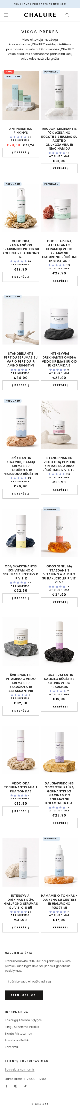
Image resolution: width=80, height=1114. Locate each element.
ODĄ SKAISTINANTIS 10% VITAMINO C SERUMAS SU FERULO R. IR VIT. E (21, 572)
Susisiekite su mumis (19, 1069)
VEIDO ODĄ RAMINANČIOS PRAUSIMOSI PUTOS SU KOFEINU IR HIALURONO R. (20, 249)
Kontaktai (11, 1047)
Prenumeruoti (24, 995)
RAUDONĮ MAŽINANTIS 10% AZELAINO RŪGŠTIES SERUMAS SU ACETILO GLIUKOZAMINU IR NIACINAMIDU (59, 139)
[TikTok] (25, 1086)
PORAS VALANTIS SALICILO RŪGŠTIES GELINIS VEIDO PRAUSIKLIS (59, 681)
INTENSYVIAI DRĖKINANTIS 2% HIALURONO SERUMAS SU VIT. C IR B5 (20, 901)
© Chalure (40, 1104)
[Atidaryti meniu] (6, 15)
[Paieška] (67, 15)
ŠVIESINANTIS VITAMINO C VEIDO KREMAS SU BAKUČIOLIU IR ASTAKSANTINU (20, 683)
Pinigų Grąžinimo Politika (22, 1027)
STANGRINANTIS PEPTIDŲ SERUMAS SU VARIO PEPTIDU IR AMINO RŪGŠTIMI (21, 359)
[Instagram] (15, 1086)
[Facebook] (6, 1086)
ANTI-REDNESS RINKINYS (20, 131)
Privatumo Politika (17, 1040)
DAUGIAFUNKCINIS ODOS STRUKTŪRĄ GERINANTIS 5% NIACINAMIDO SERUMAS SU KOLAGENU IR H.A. (59, 793)
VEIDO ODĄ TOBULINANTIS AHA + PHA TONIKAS (20, 787)
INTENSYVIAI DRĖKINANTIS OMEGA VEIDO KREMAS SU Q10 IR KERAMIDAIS (59, 359)
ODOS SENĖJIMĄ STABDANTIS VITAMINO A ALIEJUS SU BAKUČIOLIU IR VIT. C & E (59, 574)
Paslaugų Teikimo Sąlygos (23, 1020)
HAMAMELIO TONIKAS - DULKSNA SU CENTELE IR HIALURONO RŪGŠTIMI (59, 901)
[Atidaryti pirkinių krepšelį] (74, 15)
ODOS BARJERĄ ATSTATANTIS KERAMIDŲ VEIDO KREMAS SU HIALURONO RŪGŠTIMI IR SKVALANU (59, 251)
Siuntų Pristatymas (18, 1034)
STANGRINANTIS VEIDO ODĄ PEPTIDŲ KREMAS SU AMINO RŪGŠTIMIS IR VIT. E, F (59, 464)
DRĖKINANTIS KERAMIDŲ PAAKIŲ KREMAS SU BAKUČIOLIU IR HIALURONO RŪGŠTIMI (20, 466)
